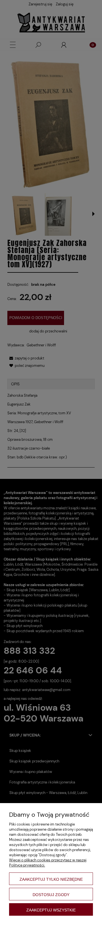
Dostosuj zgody (51, 894)
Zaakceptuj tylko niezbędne (51, 879)
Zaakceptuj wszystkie (51, 910)
